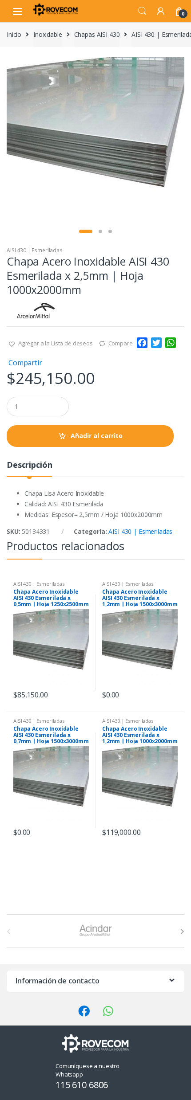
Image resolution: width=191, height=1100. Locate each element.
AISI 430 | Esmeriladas (35, 250)
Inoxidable (47, 34)
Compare (120, 343)
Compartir (25, 363)
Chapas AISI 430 (97, 34)
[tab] (29, 468)
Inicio (14, 34)
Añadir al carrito (97, 435)
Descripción (29, 465)
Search (142, 11)
